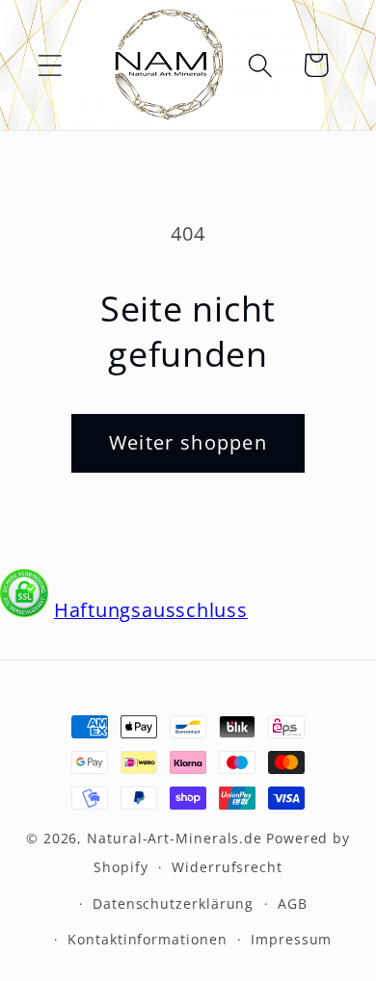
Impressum (291, 939)
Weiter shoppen (188, 442)
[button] (49, 65)
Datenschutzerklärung (173, 903)
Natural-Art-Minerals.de (174, 838)
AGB (293, 903)
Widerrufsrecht (227, 867)
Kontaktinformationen (147, 939)
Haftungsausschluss (151, 610)
